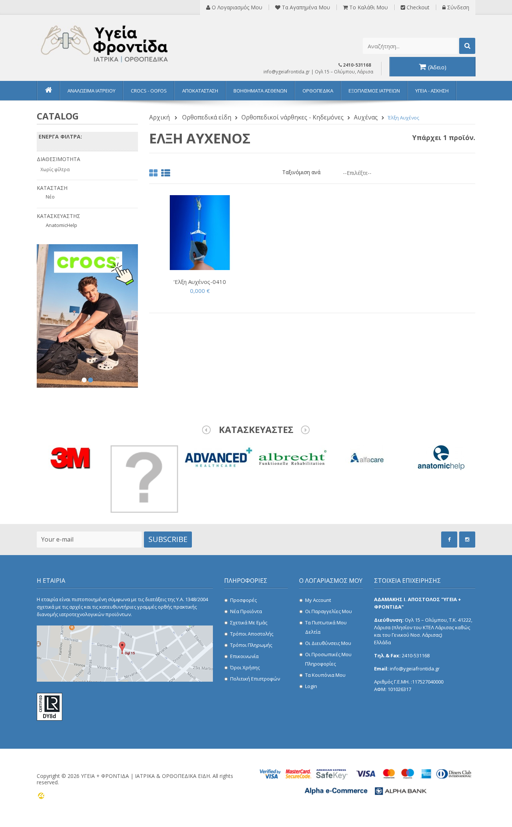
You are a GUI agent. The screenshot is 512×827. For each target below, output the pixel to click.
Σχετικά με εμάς (248, 622)
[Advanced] (218, 457)
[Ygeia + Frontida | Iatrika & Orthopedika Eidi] (106, 44)
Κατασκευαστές (256, 429)
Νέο (50, 196)
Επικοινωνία (244, 656)
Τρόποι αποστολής (251, 633)
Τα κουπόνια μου (325, 675)
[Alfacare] (367, 457)
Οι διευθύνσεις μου (328, 643)
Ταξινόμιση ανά (301, 172)
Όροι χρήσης (245, 667)
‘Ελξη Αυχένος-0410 (200, 281)
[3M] (70, 457)
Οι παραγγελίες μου (328, 611)
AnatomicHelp (61, 225)
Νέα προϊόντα (246, 611)
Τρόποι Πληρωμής (251, 645)
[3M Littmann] (144, 478)
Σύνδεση (457, 7)
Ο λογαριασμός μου (236, 7)
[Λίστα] (165, 174)
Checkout (417, 7)
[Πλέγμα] (153, 174)
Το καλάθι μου (368, 7)
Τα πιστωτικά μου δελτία (326, 627)
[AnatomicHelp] (441, 457)
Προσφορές (243, 600)
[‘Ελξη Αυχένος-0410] (199, 232)
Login (311, 686)
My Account (318, 600)
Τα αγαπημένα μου (305, 7)
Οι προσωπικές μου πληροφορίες (328, 659)
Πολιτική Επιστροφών (255, 678)
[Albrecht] (292, 457)
